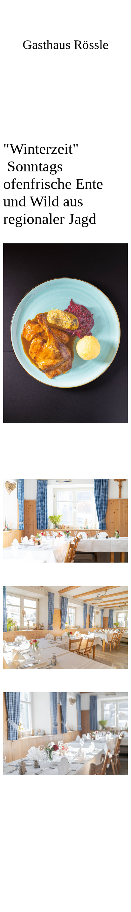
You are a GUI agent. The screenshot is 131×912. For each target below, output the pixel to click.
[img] (65, 98)
